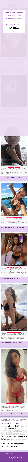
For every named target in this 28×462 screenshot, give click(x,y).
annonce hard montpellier (12, 436)
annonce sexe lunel (22, 432)
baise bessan (10, 428)
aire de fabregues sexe (7, 441)
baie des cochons (16, 433)
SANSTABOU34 (7, 453)
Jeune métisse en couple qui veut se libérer (12, 227)
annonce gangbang (9, 446)
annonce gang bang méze (15, 432)
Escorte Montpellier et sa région (9, 278)
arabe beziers (22, 426)
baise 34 (24, 434)
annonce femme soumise (17, 419)
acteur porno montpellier (12, 434)
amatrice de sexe (22, 441)
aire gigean (25, 439)
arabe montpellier (14, 430)
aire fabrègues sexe (14, 431)
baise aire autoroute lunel (14, 440)
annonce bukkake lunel (15, 441)
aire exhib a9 (13, 426)
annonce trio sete (11, 433)
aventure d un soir (20, 446)
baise (20, 433)
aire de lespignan (4, 440)
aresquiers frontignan (4, 426)
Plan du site (14, 458)
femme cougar (4, 419)
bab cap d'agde (8, 431)
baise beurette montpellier (12, 443)
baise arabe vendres (4, 433)
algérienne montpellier (21, 430)
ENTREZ (14, 27)
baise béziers (20, 431)
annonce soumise (20, 434)
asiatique (8, 440)
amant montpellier (7, 432)
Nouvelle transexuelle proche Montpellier (12, 414)
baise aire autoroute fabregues (17, 439)
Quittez (14, 31)
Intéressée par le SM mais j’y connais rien (12, 177)
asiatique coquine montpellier (6, 430)
